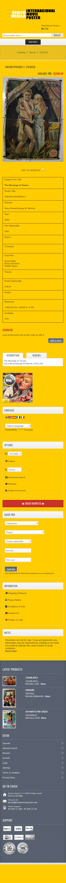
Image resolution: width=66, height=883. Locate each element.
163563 (43, 52)
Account (6, 758)
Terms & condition (11, 772)
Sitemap (6, 767)
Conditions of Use (16, 606)
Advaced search (10, 748)
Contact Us (13, 613)
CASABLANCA (31, 677)
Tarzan (32, 52)
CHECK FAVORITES (33, 503)
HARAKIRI (29, 690)
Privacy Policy (9, 777)
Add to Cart (55, 340)
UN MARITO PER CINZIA (36, 711)
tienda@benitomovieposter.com (22, 802)
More (43, 684)
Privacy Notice (14, 600)
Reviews (12, 484)
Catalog (21, 52)
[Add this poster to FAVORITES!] (43, 169)
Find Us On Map (15, 795)
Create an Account (17, 490)
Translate (28, 430)
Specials (6, 743)
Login (5, 762)
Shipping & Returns (17, 593)
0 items (11, 461)
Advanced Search (16, 477)
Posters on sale (15, 620)
